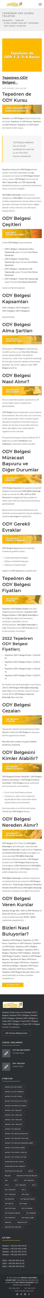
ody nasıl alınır (28, 1218)
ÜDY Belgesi (29, 1288)
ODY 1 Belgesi (18, 1063)
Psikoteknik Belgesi (24, 1291)
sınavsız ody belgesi (13, 1227)
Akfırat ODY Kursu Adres (15, 1148)
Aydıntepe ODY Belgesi (14, 1171)
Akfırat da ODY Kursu (13, 1087)
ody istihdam (26, 1208)
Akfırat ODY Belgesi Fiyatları (16, 1138)
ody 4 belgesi (10, 1194)
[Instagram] (29, 1294)
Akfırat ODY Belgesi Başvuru (16, 1134)
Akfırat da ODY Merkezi (14, 1092)
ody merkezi (31, 1213)
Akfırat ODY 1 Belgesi (13, 1110)
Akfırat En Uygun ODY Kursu (16, 1101)
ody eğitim (9, 1204)
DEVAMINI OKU (12, 985)
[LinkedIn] (25, 1294)
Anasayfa (7, 20)
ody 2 (7, 1185)
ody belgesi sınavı (27, 1199)
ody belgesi (9, 1199)
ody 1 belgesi (29, 1180)
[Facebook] (17, 1294)
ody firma (23, 1204)
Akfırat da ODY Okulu (13, 1096)
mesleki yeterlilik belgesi (27, 1176)
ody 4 (23, 1190)
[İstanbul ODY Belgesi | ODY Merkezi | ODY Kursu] (14, 4)
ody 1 (16, 1180)
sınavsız (8, 1222)
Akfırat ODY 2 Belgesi (13, 1115)
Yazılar (19, 20)
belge (30, 1171)
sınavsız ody (22, 1222)
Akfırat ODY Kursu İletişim (15, 1157)
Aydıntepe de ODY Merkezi (15, 1166)
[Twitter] (21, 1294)
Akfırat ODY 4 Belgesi (13, 1124)
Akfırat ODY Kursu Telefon (16, 1152)
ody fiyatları (10, 1208)
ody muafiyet (10, 1218)
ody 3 (34, 1185)
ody (6, 1180)
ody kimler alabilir (12, 1213)
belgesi (8, 1176)
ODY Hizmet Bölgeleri (14, 88)
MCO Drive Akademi (24, 1282)
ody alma (25, 1194)
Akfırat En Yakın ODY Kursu (15, 1106)
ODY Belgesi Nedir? (21, 1050)
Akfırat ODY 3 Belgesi (13, 1120)
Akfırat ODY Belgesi (13, 1129)
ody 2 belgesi (20, 1185)
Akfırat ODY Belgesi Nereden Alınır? (19, 1143)
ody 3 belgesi (10, 1190)
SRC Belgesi (14, 1288)
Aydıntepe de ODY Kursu (14, 1162)
